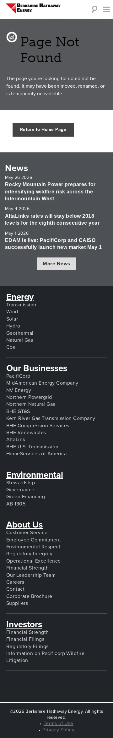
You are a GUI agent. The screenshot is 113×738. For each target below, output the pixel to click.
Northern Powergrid (29, 397)
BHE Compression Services (37, 425)
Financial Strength (27, 568)
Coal (11, 347)
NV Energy (18, 390)
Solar (12, 319)
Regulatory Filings (27, 646)
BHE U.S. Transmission (32, 447)
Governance (20, 490)
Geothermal (20, 333)
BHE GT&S (18, 411)
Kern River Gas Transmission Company (50, 418)
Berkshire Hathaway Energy (33, 8)
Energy (20, 296)
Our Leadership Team (31, 575)
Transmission (21, 305)
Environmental (34, 474)
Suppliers (17, 603)
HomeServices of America (36, 454)
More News (56, 264)
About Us (24, 524)
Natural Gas (19, 340)
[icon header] (106, 9)
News (28, 168)
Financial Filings (25, 639)
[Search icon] (94, 9)
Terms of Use (58, 723)
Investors (24, 624)
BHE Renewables (26, 432)
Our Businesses (36, 368)
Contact (15, 589)
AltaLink (15, 439)
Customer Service (27, 532)
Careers (15, 582)
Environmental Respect (33, 547)
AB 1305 (15, 504)
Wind (12, 312)
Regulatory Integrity (29, 554)
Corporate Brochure (29, 596)
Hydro (13, 326)
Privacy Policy (58, 730)
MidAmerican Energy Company (42, 383)
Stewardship (20, 483)
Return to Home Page (43, 129)
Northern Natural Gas (30, 404)
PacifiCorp (18, 376)
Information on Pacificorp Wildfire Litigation (45, 657)
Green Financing (25, 496)
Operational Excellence (33, 561)
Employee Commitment (33, 540)
